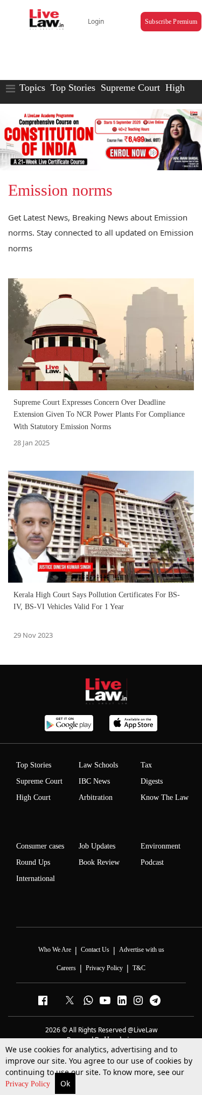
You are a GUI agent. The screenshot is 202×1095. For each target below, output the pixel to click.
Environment (160, 846)
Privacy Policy (28, 1084)
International (35, 878)
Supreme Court (130, 87)
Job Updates (97, 846)
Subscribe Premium (171, 21)
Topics (32, 87)
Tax (146, 765)
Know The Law (165, 797)
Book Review (99, 862)
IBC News (94, 781)
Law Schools (98, 765)
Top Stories (73, 87)
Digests (152, 781)
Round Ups (33, 862)
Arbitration (96, 797)
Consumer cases (40, 846)
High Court (33, 797)
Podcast (152, 862)
